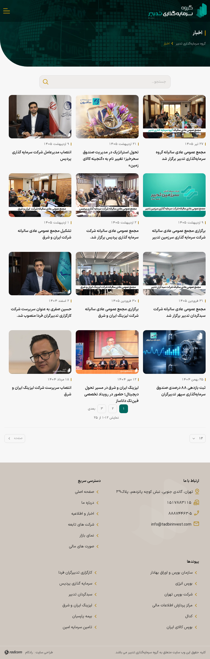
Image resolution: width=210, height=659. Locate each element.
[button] (45, 82)
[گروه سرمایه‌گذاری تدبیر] (177, 11)
